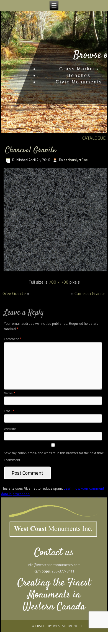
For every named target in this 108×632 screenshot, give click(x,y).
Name (9, 393)
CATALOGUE (91, 138)
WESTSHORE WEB (67, 626)
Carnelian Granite (90, 293)
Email (9, 410)
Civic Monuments (79, 82)
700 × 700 (58, 282)
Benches (79, 75)
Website (10, 428)
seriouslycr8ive (76, 160)
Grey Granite (14, 293)
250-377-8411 (63, 571)
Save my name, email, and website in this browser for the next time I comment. (54, 456)
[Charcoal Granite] (55, 270)
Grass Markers (79, 68)
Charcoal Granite (30, 150)
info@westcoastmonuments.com (54, 564)
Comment (12, 338)
